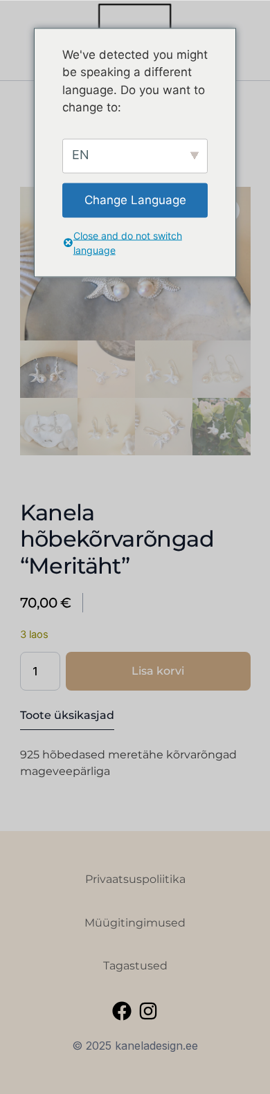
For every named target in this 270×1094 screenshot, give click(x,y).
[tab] (67, 718)
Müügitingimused (135, 922)
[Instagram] (148, 1011)
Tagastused (135, 965)
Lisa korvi (158, 670)
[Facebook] (122, 1011)
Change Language (135, 199)
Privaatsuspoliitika (135, 879)
